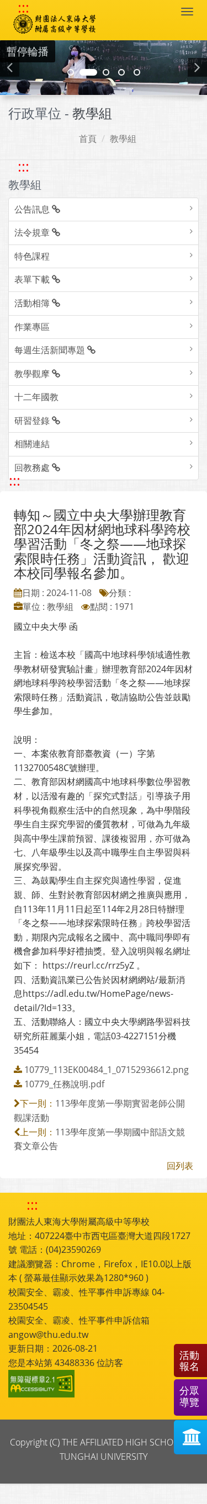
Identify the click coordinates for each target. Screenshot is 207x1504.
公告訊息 (33, 209)
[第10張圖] (137, 72)
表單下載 (33, 279)
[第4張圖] (88, 72)
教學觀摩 (33, 374)
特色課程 (32, 256)
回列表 (180, 1166)
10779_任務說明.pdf (64, 1084)
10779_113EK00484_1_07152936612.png (106, 1070)
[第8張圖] (121, 72)
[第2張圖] (70, 72)
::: (23, 7)
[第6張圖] (106, 72)
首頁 (88, 138)
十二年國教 (36, 397)
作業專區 (32, 327)
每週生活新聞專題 (50, 350)
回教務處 (33, 467)
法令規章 (33, 232)
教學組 (123, 138)
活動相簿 (33, 303)
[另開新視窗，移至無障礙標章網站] (43, 1383)
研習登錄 (33, 420)
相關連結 (32, 444)
